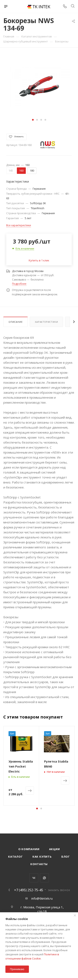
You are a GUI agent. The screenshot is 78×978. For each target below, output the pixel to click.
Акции (54, 849)
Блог (65, 856)
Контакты (39, 864)
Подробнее (19, 284)
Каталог (15, 856)
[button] (33, 119)
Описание (15, 321)
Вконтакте (33, 877)
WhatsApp (44, 877)
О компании (29, 849)
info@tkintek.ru (42, 898)
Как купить (42, 856)
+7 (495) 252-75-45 (28, 890)
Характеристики (46, 321)
